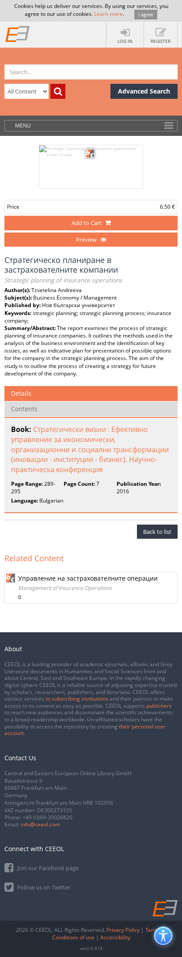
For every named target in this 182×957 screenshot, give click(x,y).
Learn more (108, 14)
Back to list (157, 532)
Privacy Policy (123, 930)
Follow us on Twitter (43, 887)
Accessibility (115, 937)
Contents (24, 409)
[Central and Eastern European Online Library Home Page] (17, 33)
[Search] (57, 91)
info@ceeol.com (40, 824)
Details (21, 393)
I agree (145, 14)
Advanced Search (144, 91)
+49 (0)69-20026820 (47, 817)
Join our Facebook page (47, 868)
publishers (159, 705)
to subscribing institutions (77, 698)
